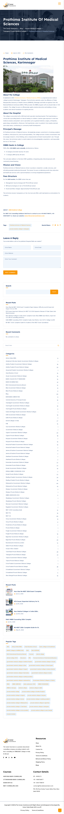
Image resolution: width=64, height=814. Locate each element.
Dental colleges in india (12, 421)
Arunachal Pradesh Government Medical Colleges (19, 370)
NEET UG (8, 516)
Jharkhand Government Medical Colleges (17, 456)
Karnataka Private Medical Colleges (16, 465)
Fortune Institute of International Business (45, 658)
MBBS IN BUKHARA (43, 684)
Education (23, 658)
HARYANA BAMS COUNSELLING (12, 776)
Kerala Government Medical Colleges (16, 468)
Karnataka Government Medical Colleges (17, 462)
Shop (37, 743)
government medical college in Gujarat (17, 669)
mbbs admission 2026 (29, 684)
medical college (23, 688)
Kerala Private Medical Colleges (14, 474)
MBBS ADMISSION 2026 (12, 495)
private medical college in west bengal (41, 710)
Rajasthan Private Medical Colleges (15, 540)
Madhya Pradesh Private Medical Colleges (17, 480)
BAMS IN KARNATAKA (12, 382)
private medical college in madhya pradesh (38, 699)
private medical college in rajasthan (39, 703)
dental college (40, 654)
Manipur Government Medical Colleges (17, 489)
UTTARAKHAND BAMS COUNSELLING (14, 780)
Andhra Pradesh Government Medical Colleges (19, 364)
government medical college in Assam (45, 662)
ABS (8, 647)
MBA (8, 684)
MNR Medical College (15, 210)
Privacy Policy (40, 753)
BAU (27, 651)
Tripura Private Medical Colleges (15, 561)
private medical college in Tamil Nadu (17, 707)
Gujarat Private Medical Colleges (15, 436)
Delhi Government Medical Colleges (16, 415)
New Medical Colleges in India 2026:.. (26, 611)
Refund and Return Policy (43, 759)
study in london (11, 714)
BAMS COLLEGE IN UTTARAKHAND (15, 379)
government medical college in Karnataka (18, 673)
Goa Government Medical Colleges (15, 427)
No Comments (29, 53)
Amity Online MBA (11, 358)
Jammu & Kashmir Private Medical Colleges (18, 453)
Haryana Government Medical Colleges (17, 439)
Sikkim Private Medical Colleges (14, 546)
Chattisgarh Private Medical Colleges (16, 409)
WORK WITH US (7, 783)
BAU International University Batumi (16, 385)
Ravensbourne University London (15, 543)
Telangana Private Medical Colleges (16, 555)
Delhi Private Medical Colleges (14, 418)
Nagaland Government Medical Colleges (17, 507)
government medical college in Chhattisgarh (41, 665)
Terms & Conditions (41, 756)
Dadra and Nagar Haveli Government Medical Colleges (21, 412)
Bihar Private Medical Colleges (14, 391)
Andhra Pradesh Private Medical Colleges (17, 367)
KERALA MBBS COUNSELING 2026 (15, 471)
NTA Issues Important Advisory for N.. (26, 601)
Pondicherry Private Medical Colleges (16, 525)
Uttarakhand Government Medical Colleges (18, 570)
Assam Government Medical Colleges (16, 376)
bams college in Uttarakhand (47, 647)
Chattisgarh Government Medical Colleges (18, 406)
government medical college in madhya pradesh (19, 677)
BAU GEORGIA (35, 651)
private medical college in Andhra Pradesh (33, 692)
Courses (31, 654)
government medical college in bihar (16, 665)
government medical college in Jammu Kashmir (42, 669)
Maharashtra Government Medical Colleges (18, 483)
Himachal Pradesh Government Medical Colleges (19, 445)
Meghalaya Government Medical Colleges (17, 498)
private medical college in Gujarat (16, 695)
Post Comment (10, 273)
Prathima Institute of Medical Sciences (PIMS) (28, 98)
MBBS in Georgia (11, 688)
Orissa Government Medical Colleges (16, 519)
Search (8, 286)
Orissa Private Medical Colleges (14, 522)
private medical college (13, 692)
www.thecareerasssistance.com (34, 216)
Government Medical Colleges (14, 430)
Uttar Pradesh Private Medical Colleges (17, 567)
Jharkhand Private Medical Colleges (15, 459)
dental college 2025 (12, 658)
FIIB (7, 424)
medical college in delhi (36, 688)
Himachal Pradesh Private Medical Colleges (18, 447)
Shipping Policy (40, 762)
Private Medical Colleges (13, 528)
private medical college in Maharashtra (17, 703)
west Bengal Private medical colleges (16, 576)
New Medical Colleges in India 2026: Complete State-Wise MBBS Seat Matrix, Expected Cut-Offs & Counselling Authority (30, 316)
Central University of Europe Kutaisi (16, 400)
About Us (38, 746)
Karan (7, 53)
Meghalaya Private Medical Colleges (16, 501)
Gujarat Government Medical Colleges (16, 433)
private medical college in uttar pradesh (17, 710)
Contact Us (39, 749)
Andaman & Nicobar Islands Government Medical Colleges (22, 361)
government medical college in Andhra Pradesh (19, 662)
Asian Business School (12, 373)
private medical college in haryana (37, 695)
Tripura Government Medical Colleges (16, 558)
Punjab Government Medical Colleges (16, 531)
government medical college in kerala (42, 673)
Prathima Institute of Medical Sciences (20, 225)
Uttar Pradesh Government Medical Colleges (18, 564)
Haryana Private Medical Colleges (15, 442)
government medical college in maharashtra (18, 680)
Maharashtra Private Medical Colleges (16, 486)
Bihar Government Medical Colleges (16, 388)
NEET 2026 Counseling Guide (14, 510)
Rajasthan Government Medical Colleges (17, 537)
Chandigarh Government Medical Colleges (17, 403)
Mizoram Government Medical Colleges (17, 504)
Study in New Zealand (12, 549)
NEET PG (8, 513)
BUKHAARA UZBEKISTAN (13, 397)
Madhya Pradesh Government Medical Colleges (19, 477)
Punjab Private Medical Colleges (15, 534)
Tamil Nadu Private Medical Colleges (16, 552)
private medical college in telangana (19, 229)
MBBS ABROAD (16, 684)
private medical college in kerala (15, 699)
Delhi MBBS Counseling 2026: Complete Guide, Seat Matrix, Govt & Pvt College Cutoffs (30, 320)
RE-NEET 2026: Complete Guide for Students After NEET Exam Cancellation (27, 323)
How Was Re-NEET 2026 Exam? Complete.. (28, 591)
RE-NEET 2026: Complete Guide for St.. (26, 627)
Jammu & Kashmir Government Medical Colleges (19, 450)
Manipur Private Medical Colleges (15, 492)
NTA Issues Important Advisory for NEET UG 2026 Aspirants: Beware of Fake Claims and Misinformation (31, 312)
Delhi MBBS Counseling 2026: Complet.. (19, 619)
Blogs (37, 765)
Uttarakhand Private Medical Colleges (16, 573)
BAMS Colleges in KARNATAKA (15, 651)
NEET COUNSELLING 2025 (10, 786)
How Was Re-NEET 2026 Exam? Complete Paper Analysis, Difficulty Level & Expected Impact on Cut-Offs (30, 308)
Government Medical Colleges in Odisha (44, 680)
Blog (7, 394)
